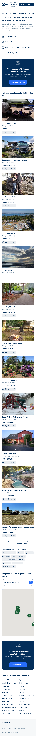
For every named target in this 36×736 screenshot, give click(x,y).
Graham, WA (5, 686)
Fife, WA (21, 692)
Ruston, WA (5, 701)
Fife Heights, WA (7, 695)
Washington (22, 13)
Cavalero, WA (6, 713)
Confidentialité (13, 732)
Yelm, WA (22, 701)
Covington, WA (23, 683)
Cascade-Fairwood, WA (26, 695)
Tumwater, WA (23, 689)
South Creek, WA (24, 704)
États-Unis (13, 13)
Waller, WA (22, 710)
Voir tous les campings (18, 544)
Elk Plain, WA (6, 689)
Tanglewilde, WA (24, 698)
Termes (4, 732)
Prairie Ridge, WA (7, 698)
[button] (17, 612)
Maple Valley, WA (7, 692)
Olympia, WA (23, 680)
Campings (4, 13)
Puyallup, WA (23, 686)
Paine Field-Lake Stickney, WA (9, 683)
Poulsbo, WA (23, 707)
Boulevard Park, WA (8, 710)
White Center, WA (7, 704)
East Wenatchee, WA (25, 713)
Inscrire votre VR (26, 4)
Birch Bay (31, 13)
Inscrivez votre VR (18, 82)
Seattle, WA (5, 680)
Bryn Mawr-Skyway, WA (9, 707)
